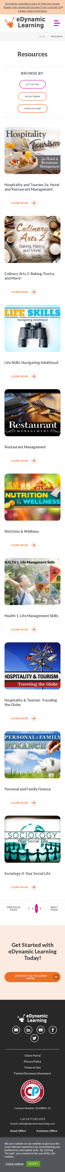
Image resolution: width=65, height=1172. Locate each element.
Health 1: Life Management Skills (31, 616)
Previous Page (14, 908)
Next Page (54, 908)
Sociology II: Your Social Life (27, 873)
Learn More (19, 203)
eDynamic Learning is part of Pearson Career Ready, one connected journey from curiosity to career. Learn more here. (32, 7)
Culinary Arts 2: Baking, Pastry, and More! (30, 275)
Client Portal (33, 1055)
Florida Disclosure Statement (32, 1073)
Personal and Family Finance (28, 789)
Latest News (32, 96)
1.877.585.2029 (35, 1119)
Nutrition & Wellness (22, 531)
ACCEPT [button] (33, 1163)
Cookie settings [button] (14, 1163)
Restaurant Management (25, 447)
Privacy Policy (32, 1061)
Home (42, 36)
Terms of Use (32, 1067)
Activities (32, 84)
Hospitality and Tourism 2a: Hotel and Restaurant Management (32, 186)
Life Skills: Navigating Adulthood (31, 362)
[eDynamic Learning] (25, 22)
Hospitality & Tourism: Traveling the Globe (31, 702)
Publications (32, 108)
